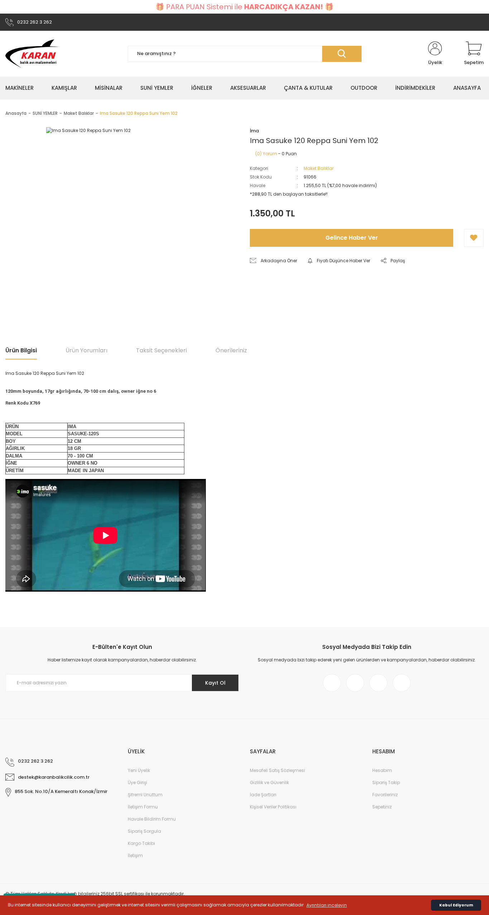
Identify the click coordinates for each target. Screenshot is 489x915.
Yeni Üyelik (139, 770)
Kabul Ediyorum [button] (456, 905)
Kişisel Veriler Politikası (273, 807)
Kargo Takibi (141, 843)
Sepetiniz (382, 807)
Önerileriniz (231, 350)
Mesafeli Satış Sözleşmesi (277, 770)
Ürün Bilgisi (21, 350)
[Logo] (32, 53)
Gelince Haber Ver (351, 238)
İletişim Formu (143, 807)
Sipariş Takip (386, 782)
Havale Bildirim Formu (152, 819)
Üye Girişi (137, 782)
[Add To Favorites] (474, 238)
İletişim (135, 855)
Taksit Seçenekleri (161, 350)
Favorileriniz (385, 795)
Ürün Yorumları (86, 350)
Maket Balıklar (319, 168)
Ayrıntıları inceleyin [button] (326, 905)
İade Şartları (263, 795)
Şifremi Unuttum (145, 795)
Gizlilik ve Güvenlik (269, 782)
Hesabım (382, 770)
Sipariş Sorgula (144, 831)
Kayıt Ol (215, 682)
